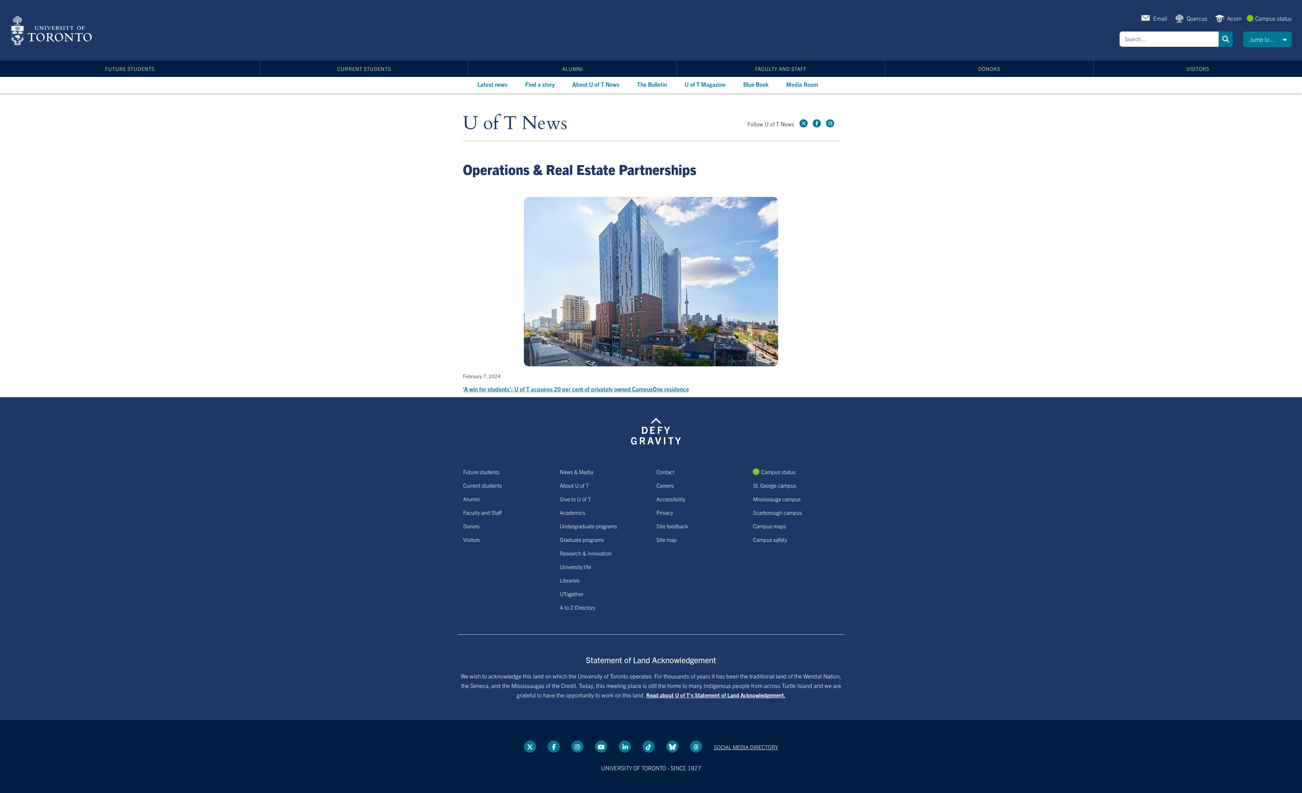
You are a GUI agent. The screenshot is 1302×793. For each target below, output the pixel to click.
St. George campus (774, 485)
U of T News (515, 123)
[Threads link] (696, 746)
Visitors (1197, 68)
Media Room (802, 84)
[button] (1267, 39)
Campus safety (770, 539)
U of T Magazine (705, 84)
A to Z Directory (577, 607)
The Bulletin (652, 84)
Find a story (540, 84)
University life (575, 566)
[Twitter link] (804, 123)
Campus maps (769, 526)
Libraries (569, 580)
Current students (364, 68)
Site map (666, 539)
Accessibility (670, 498)
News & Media (576, 471)
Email (1160, 18)
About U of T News (595, 84)
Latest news (492, 84)
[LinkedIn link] (625, 746)
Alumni (572, 68)
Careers (665, 485)
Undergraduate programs (588, 526)
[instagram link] (830, 123)
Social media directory (746, 747)
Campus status (1273, 18)
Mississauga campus (777, 498)
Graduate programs (582, 539)
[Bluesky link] (672, 746)
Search (1226, 39)
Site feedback (672, 526)
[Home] (52, 30)
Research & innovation (586, 553)
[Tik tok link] (649, 746)
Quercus (1197, 18)
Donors (989, 68)
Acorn (1234, 18)
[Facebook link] (817, 123)
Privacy (664, 512)
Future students (130, 68)
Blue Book (756, 84)
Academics (572, 512)
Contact (665, 471)
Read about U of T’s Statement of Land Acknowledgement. (716, 695)
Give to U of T (575, 498)
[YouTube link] (601, 746)
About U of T (574, 485)
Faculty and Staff (781, 68)
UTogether (571, 593)
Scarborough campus (777, 512)
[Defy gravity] (656, 430)
